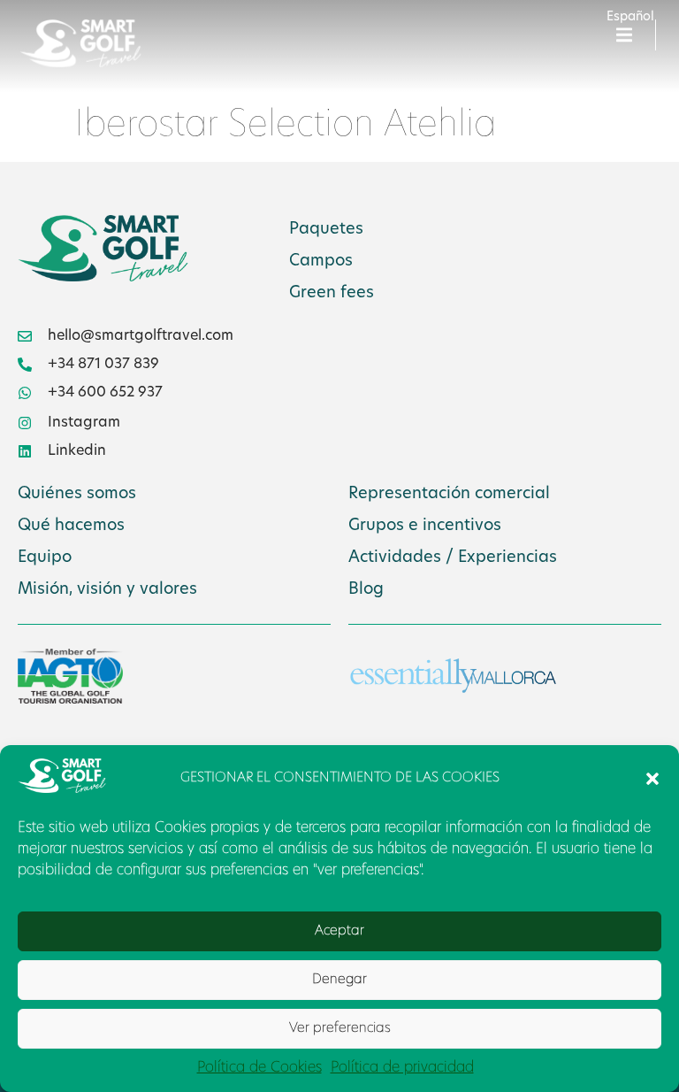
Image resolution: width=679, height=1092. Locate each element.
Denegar (339, 980)
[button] (652, 779)
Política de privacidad (402, 1068)
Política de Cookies (259, 1068)
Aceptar (339, 931)
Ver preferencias (340, 1028)
